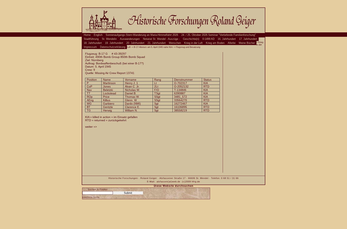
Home (87, 35)
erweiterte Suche (91, 197)
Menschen (175, 43)
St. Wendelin (109, 39)
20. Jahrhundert (135, 43)
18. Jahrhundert (93, 43)
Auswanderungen (130, 39)
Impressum (90, 47)
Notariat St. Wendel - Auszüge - (161, 39)
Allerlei (232, 43)
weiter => (91, 126)
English (98, 35)
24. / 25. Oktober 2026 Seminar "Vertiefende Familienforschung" (218, 35)
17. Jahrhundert (248, 39)
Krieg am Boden (215, 43)
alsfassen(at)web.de (168, 181)
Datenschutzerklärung (112, 47)
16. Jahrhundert (227, 39)
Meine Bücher (247, 43)
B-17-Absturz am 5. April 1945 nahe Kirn (153, 47)
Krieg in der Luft (193, 43)
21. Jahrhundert (157, 43)
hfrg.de (196, 181)
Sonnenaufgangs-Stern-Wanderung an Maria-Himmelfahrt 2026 (142, 35)
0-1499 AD (208, 39)
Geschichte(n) (191, 39)
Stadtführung (91, 39)
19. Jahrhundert (114, 43)
